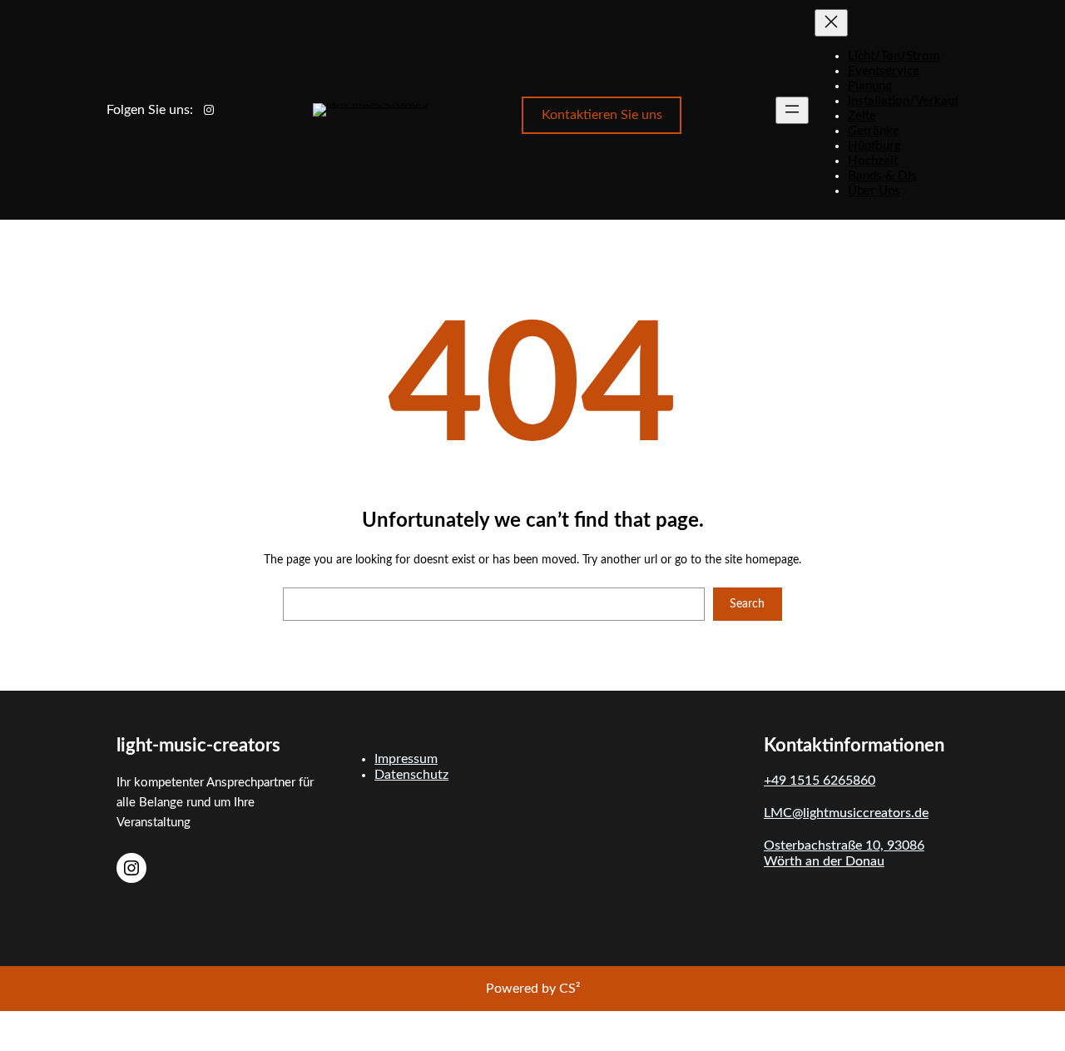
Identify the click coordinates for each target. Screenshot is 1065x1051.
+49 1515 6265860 (819, 780)
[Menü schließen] (831, 23)
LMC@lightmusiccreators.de (846, 813)
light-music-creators (198, 745)
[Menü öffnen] (792, 110)
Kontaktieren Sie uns (602, 114)
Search (747, 604)
